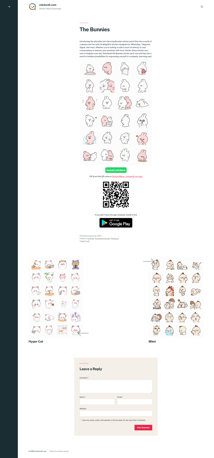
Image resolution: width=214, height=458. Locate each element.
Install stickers (116, 170)
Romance (115, 238)
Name (82, 397)
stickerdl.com (47, 4)
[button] (9, 229)
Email (120, 397)
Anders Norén (63, 451)
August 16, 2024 (94, 236)
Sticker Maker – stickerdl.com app (127, 176)
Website (83, 409)
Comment (84, 378)
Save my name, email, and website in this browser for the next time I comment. (114, 420)
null (87, 241)
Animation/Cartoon (102, 238)
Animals (90, 238)
